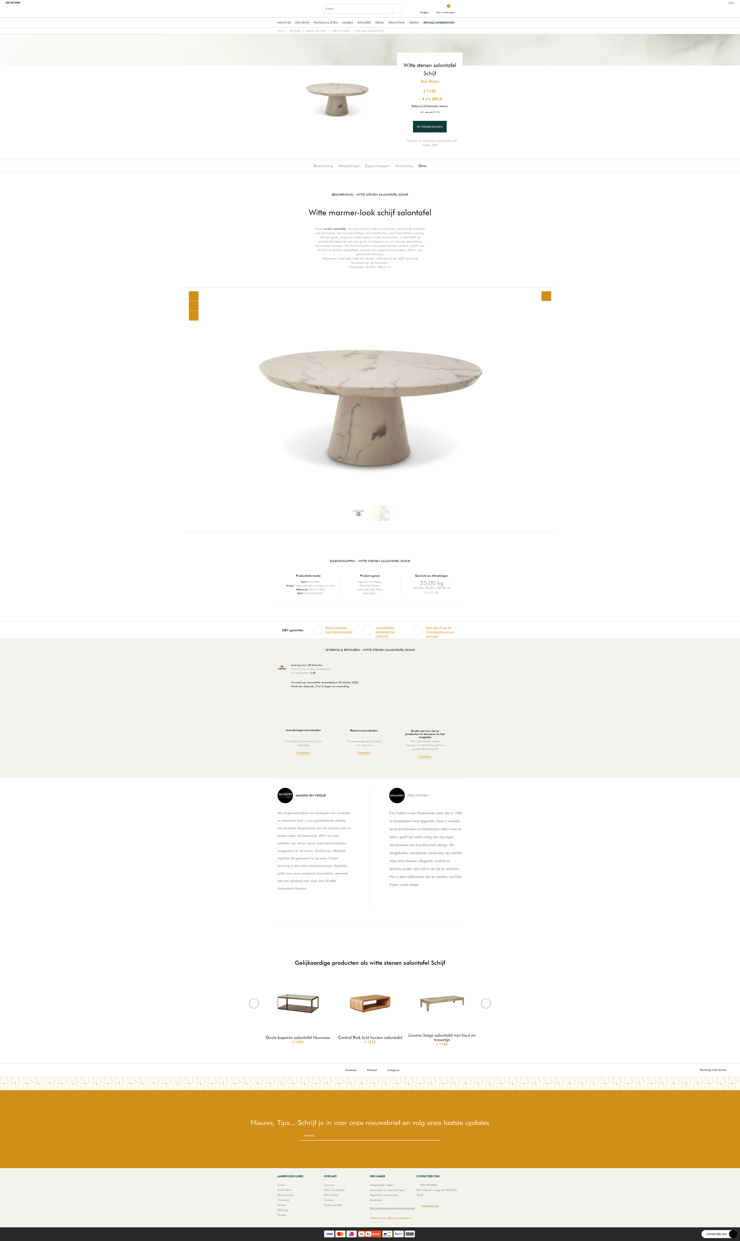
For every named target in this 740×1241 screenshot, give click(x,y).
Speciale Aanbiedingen (439, 22)
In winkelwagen (430, 127)
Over (422, 165)
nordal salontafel (334, 229)
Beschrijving (323, 165)
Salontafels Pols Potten (370, 589)
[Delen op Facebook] (193, 306)
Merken (414, 22)
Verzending (404, 165)
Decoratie (302, 22)
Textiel (379, 22)
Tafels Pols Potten (340, 30)
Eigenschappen (377, 165)
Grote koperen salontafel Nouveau (298, 1037)
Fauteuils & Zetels (326, 22)
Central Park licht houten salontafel (370, 1037)
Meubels (347, 22)
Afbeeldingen (349, 165)
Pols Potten (294, 30)
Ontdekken (303, 752)
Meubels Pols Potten (316, 30)
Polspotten (314, 581)
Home (281, 30)
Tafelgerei (364, 22)
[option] (370, 409)
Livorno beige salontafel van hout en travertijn (442, 1037)
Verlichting (396, 22)
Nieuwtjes (284, 22)
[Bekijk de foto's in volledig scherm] (546, 296)
